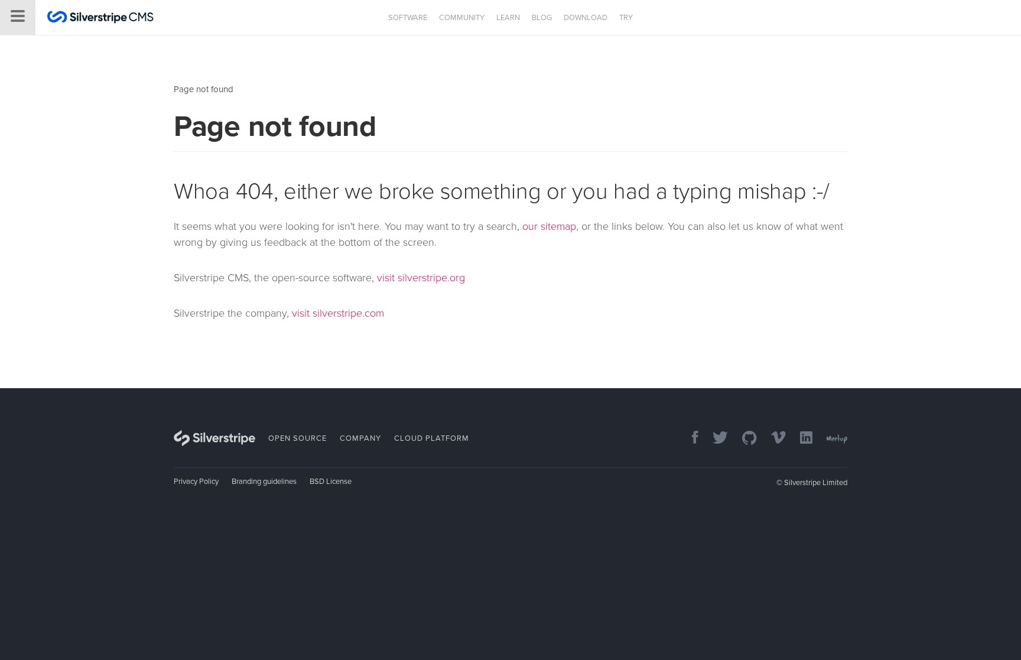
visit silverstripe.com (338, 313)
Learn (508, 17)
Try (626, 17)
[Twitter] (714, 439)
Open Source (297, 438)
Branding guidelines (264, 481)
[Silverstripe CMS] (100, 18)
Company (360, 438)
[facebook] (689, 439)
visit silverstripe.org (421, 277)
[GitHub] (743, 439)
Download (585, 17)
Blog (542, 17)
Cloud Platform (431, 438)
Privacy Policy (196, 481)
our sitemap (549, 226)
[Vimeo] (772, 439)
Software (407, 17)
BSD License (331, 481)
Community (462, 17)
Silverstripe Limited (815, 482)
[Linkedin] (800, 439)
